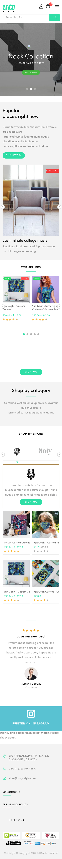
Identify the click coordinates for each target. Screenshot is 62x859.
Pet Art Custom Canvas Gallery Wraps (25, 543)
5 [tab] (38, 334)
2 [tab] (27, 334)
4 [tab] (35, 334)
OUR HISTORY (14, 155)
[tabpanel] (16, 299)
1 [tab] (24, 334)
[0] (48, 6)
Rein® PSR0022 (31, 684)
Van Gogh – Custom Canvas (19, 592)
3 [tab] (31, 334)
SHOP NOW (31, 72)
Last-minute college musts (25, 241)
